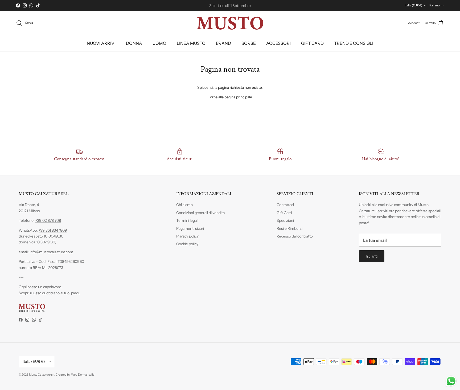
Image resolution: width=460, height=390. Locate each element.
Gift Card (284, 212)
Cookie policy (187, 244)
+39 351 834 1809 (53, 230)
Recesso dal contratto (295, 236)
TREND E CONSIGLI (353, 43)
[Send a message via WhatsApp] (451, 381)
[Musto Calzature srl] (230, 23)
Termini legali (187, 220)
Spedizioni (285, 220)
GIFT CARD (312, 43)
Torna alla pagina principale (230, 97)
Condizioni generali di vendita (200, 212)
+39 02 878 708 (48, 220)
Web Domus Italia (83, 374)
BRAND (223, 43)
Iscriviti (371, 256)
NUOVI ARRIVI (101, 43)
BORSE (248, 43)
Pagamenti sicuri (190, 228)
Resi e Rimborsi (289, 228)
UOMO (159, 43)
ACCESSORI (278, 43)
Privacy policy (187, 236)
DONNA (134, 43)
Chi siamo (184, 204)
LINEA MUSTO (191, 43)
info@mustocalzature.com (51, 252)
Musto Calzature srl (41, 374)
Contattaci (285, 204)
